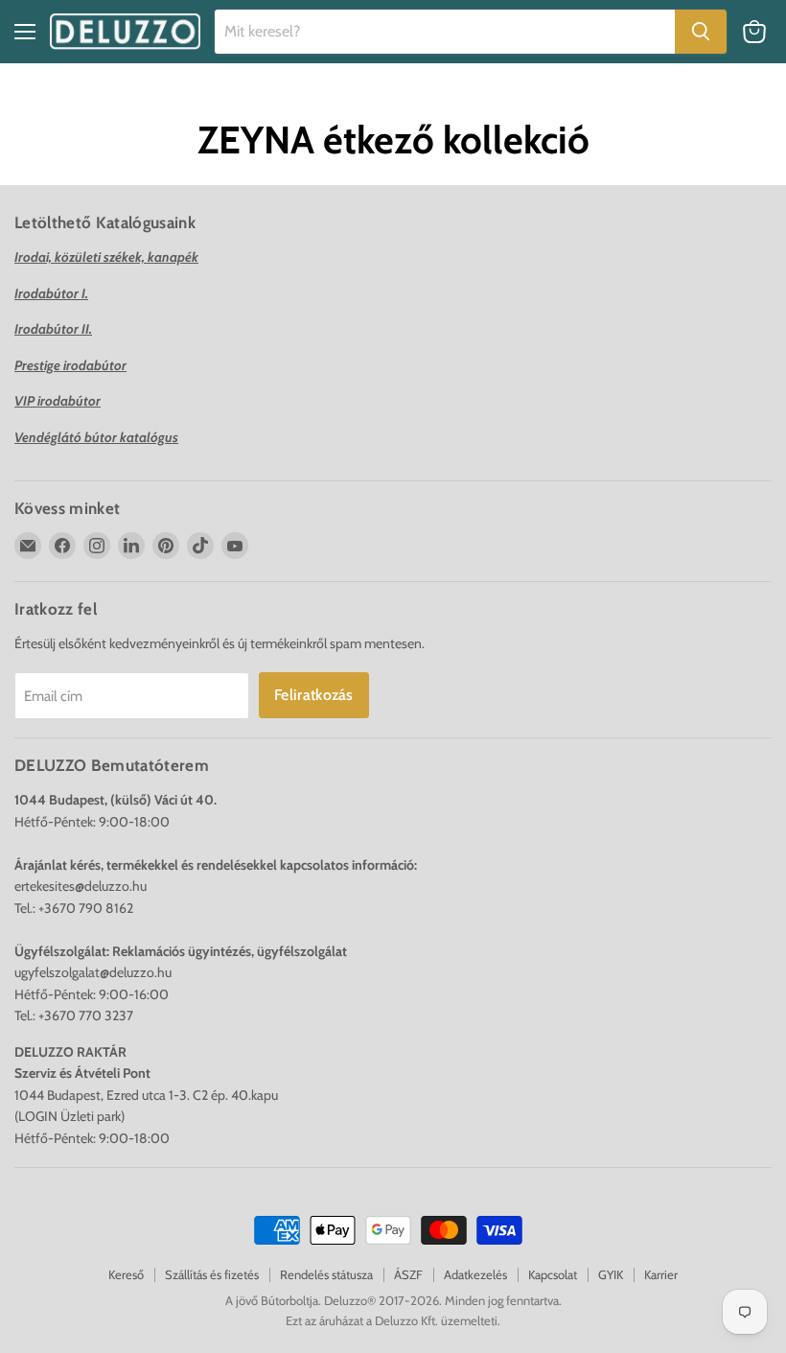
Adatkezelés (475, 1274)
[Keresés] (701, 32)
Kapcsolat (552, 1274)
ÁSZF (408, 1274)
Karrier (661, 1274)
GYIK (610, 1274)
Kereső (126, 1274)
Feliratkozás (314, 695)
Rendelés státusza (326, 1274)
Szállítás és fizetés (212, 1274)
